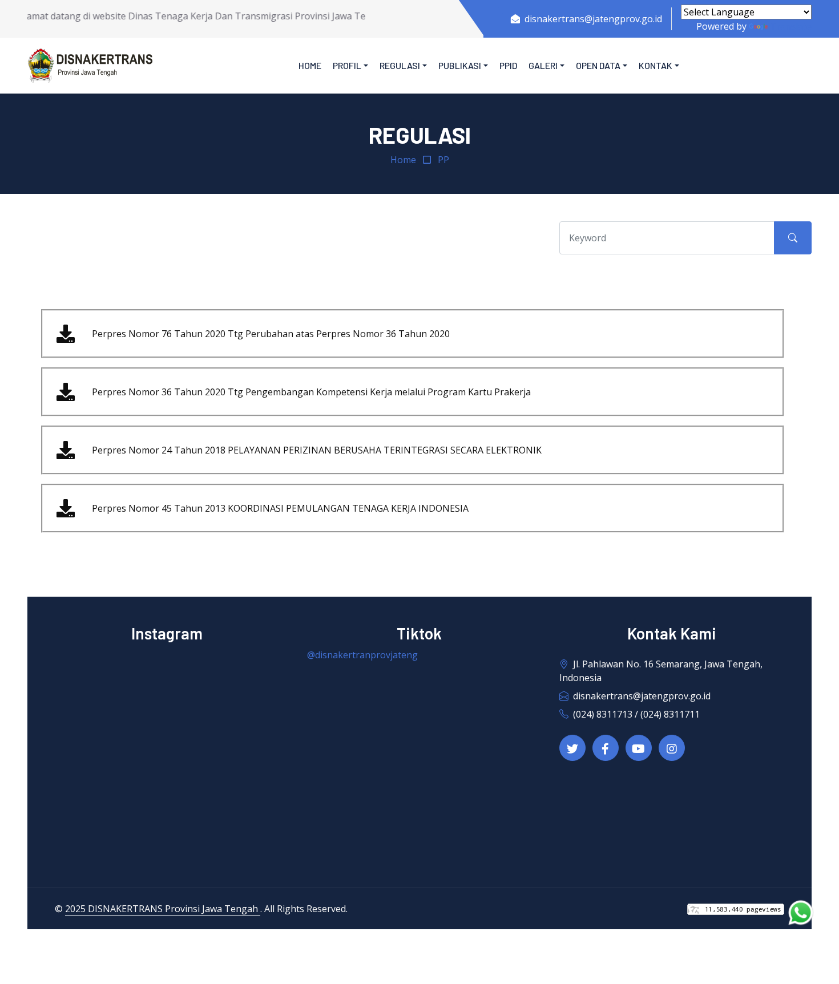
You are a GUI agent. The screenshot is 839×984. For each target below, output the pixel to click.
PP (443, 159)
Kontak (655, 65)
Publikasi (459, 65)
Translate (791, 26)
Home (310, 65)
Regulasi (400, 65)
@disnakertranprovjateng (362, 655)
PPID (508, 65)
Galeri (543, 65)
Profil (347, 65)
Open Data (598, 65)
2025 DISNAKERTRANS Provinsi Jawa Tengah (162, 908)
